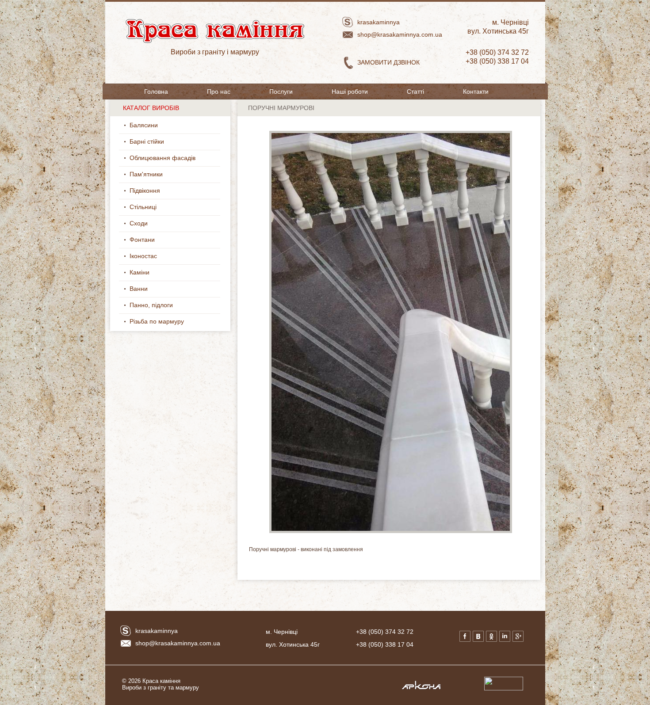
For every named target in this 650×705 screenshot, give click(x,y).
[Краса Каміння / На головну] (204, 81)
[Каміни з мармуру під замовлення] (155, 274)
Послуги (281, 91)
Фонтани (142, 239)
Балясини (144, 125)
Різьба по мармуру (157, 321)
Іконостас (143, 255)
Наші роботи (350, 91)
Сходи (139, 223)
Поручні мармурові (281, 107)
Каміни (139, 272)
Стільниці (143, 206)
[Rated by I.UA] (503, 688)
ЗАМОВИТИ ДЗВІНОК (388, 62)
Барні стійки (147, 141)
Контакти (476, 91)
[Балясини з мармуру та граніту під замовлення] (163, 126)
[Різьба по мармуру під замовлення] (189, 323)
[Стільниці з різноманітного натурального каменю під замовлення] (162, 208)
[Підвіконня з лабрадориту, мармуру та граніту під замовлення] (165, 192)
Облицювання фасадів (162, 157)
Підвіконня (145, 190)
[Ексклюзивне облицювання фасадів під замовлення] (201, 159)
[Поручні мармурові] (390, 531)
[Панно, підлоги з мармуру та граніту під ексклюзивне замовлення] (178, 306)
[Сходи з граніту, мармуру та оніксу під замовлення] (153, 225)
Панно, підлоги (151, 305)
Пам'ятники (146, 174)
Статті (415, 91)
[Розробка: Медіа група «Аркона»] (421, 688)
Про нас (218, 91)
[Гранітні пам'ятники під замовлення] (168, 175)
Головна (156, 91)
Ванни (139, 288)
